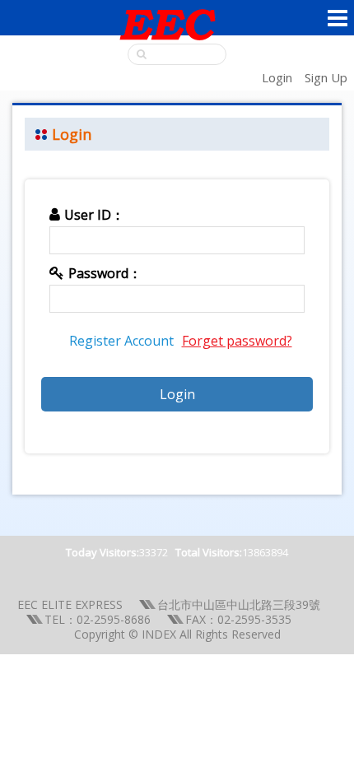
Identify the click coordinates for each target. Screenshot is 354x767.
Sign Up (326, 77)
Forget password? (237, 341)
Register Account (121, 341)
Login (277, 77)
